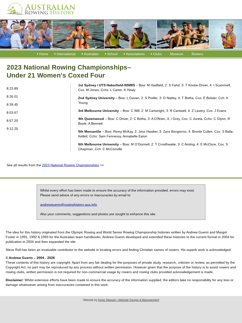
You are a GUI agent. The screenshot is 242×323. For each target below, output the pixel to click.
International (66, 54)
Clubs (157, 54)
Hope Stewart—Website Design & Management (128, 300)
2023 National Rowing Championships (70, 165)
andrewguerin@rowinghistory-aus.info (68, 204)
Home (43, 54)
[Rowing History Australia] (39, 16)
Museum (176, 54)
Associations (135, 54)
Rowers (197, 54)
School (112, 54)
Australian (91, 54)
